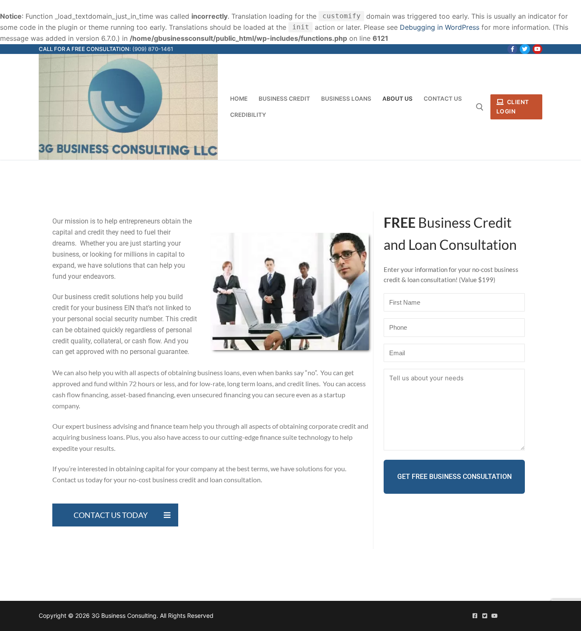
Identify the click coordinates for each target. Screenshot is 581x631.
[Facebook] (512, 49)
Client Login (512, 107)
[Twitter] (525, 49)
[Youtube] (537, 49)
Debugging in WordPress (439, 27)
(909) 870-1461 (152, 48)
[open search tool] (480, 107)
